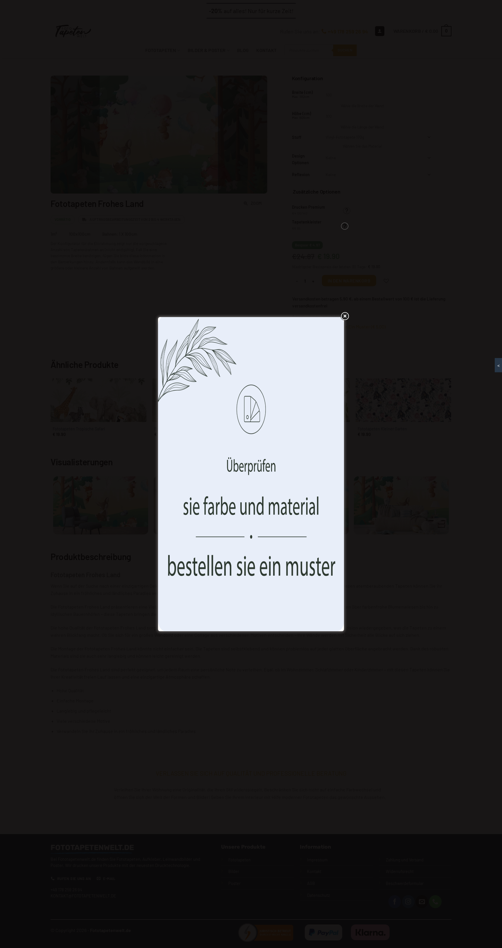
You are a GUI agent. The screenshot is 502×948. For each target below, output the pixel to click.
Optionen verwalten (294, 501)
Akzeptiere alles (208, 501)
